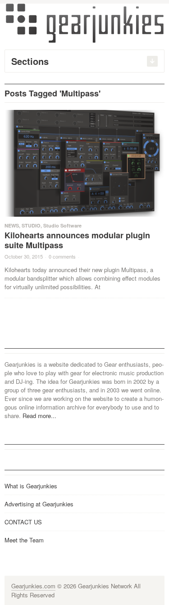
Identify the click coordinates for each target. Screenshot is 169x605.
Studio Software (62, 225)
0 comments (62, 256)
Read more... (39, 415)
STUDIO (31, 225)
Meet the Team (24, 540)
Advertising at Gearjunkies (39, 504)
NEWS (12, 225)
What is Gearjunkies (31, 486)
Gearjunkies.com (33, 586)
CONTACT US (23, 522)
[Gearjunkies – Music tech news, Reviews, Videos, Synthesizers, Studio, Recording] (85, 22)
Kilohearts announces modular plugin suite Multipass (77, 240)
